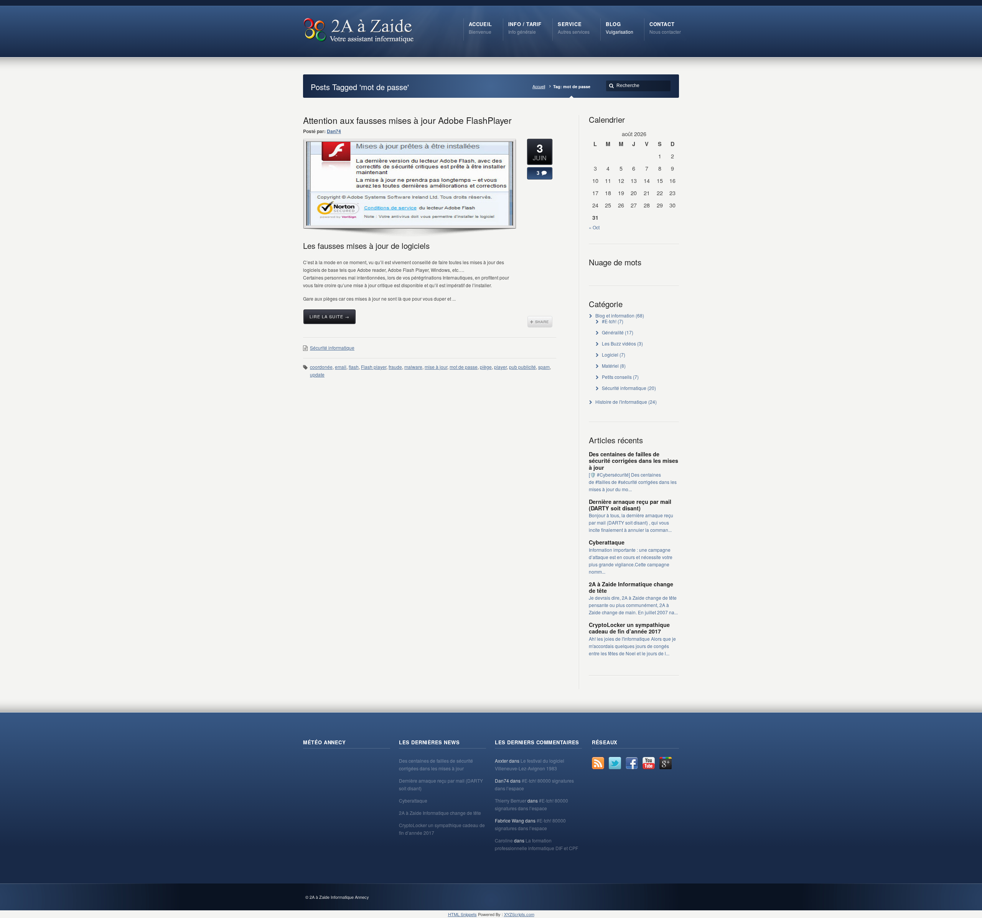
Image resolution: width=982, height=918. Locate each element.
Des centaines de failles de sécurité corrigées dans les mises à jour (633, 460)
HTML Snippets (462, 914)
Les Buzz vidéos (619, 343)
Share (539, 321)
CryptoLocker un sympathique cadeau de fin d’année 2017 (629, 628)
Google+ (665, 763)
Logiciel (610, 354)
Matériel (610, 365)
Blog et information (614, 315)
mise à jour (436, 367)
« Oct (594, 227)
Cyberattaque (606, 542)
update (317, 374)
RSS (598, 763)
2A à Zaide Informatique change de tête (631, 587)
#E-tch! (609, 321)
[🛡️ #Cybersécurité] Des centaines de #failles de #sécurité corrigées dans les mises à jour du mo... (633, 481)
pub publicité (522, 367)
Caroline (504, 840)
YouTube (649, 763)
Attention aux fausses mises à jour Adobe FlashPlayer (407, 120)
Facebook (632, 763)
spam (544, 367)
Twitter (615, 763)
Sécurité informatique (332, 347)
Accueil (538, 86)
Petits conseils (617, 376)
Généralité (613, 332)
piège (486, 367)
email (340, 367)
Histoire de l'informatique (621, 401)
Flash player (373, 367)
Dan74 (334, 131)
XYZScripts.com (519, 914)
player (500, 367)
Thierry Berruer (510, 800)
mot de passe (464, 367)
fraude (395, 367)
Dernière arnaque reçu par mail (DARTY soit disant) (630, 505)
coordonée (321, 367)
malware (413, 367)
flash (354, 367)
